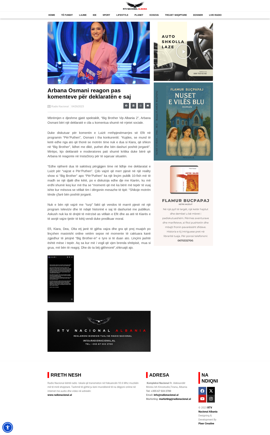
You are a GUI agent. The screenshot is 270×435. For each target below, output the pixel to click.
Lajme (83, 15)
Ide (94, 15)
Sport (106, 15)
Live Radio (215, 15)
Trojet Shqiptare (176, 15)
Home (51, 15)
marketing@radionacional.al (175, 399)
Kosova (154, 15)
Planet (139, 15)
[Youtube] (202, 399)
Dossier (198, 15)
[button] (126, 106)
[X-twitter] (211, 391)
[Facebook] (202, 391)
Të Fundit (67, 15)
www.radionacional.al (60, 394)
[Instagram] (211, 399)
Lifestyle (122, 15)
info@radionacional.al (166, 394)
